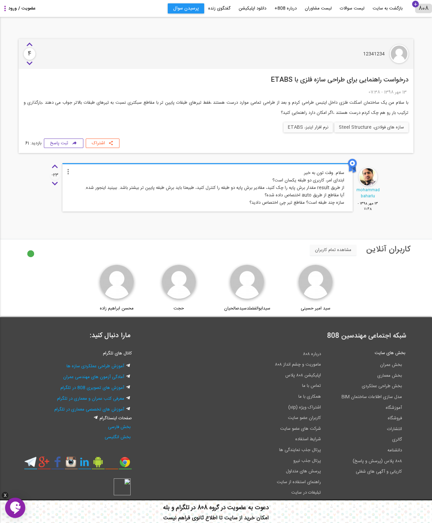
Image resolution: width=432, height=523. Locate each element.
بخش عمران (391, 365)
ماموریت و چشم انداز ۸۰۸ (298, 364)
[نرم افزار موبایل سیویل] (98, 464)
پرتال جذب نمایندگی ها (300, 450)
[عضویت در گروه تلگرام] (30, 464)
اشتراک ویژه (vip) (304, 407)
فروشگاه (395, 418)
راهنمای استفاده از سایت (299, 482)
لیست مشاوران (318, 8)
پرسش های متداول (303, 471)
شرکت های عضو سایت (300, 428)
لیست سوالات (352, 8)
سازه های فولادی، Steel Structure (371, 127)
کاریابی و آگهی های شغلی (379, 471)
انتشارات (394, 429)
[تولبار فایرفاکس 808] (111, 464)
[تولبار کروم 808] (125, 464)
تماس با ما (311, 386)
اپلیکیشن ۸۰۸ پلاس (303, 375)
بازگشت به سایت (388, 8)
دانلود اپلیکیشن (252, 8)
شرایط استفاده (308, 439)
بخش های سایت (390, 353)
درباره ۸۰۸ (312, 354)
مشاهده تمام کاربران (333, 250)
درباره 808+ (285, 8)
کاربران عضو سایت (304, 418)
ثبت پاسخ (59, 143)
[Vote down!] (29, 63)
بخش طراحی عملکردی (382, 386)
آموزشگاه (394, 408)
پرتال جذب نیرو (307, 461)
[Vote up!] (29, 45)
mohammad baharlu (368, 193)
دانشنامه (394, 450)
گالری (397, 439)
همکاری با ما (309, 396)
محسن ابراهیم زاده (117, 308)
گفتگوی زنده (219, 8)
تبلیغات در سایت (306, 492)
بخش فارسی (119, 427)
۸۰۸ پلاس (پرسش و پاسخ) (377, 461)
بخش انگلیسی (118, 437)
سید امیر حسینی (315, 308)
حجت (178, 308)
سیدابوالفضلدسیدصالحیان (247, 308)
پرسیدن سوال (186, 8)
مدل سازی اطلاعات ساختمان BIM (372, 397)
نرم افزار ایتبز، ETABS (308, 127)
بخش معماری (389, 375)
